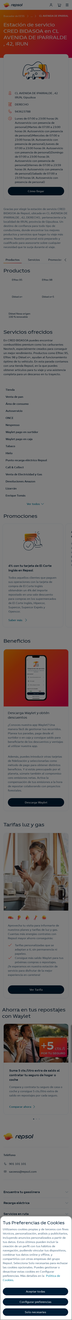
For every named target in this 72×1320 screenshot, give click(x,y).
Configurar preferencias (35, 1302)
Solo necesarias (35, 1312)
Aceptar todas (35, 1291)
